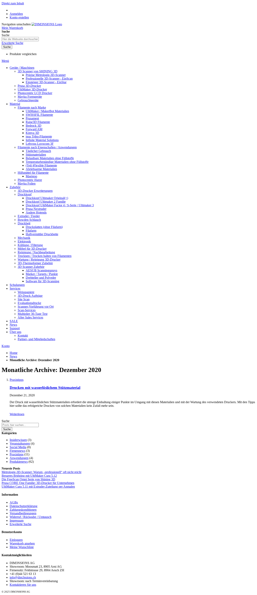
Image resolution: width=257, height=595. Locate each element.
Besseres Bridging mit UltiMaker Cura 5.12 (29, 475)
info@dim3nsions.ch (23, 577)
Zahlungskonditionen (23, 509)
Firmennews (17, 450)
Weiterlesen (17, 414)
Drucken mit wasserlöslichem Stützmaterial (45, 387)
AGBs (14, 502)
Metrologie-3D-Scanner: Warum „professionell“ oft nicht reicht (41, 472)
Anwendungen (19, 458)
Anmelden (16, 13)
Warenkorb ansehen (22, 543)
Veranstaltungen (20, 443)
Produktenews (19, 461)
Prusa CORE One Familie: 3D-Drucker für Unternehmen (38, 483)
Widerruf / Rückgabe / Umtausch (30, 517)
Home (13, 353)
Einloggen (16, 540)
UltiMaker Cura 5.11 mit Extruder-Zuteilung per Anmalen (38, 486)
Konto (6, 346)
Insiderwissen (18, 440)
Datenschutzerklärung (23, 506)
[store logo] (47, 24)
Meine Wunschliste (22, 547)
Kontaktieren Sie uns (23, 584)
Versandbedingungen (23, 513)
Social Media (18, 447)
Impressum (16, 520)
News (13, 356)
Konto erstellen (19, 17)
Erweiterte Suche (12, 43)
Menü (5, 61)
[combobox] (20, 39)
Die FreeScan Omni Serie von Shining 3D (28, 479)
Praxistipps (16, 379)
